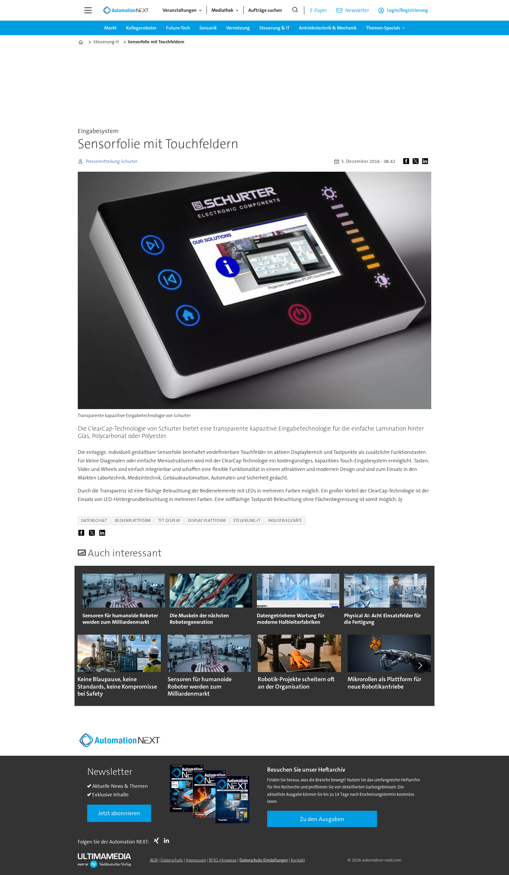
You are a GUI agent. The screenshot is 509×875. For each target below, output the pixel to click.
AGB (154, 860)
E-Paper (318, 10)
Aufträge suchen (265, 10)
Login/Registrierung (407, 10)
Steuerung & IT (274, 28)
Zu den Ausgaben (322, 819)
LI (167, 840)
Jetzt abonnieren (119, 813)
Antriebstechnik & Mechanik (328, 28)
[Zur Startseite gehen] (125, 10)
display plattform (207, 520)
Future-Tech (178, 28)
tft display (169, 520)
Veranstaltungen (179, 10)
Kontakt (298, 860)
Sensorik (208, 28)
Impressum (196, 860)
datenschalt (94, 520)
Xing (157, 840)
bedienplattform (133, 520)
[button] (89, 665)
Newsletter (357, 10)
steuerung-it (247, 520)
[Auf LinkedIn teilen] (426, 161)
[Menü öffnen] (88, 10)
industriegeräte (285, 520)
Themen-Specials (383, 28)
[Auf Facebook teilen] (407, 161)
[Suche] (295, 10)
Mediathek (222, 10)
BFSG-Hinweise (223, 860)
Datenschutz (172, 860)
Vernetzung (238, 28)
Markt (110, 28)
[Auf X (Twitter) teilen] (416, 161)
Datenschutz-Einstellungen (263, 860)
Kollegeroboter (141, 28)
